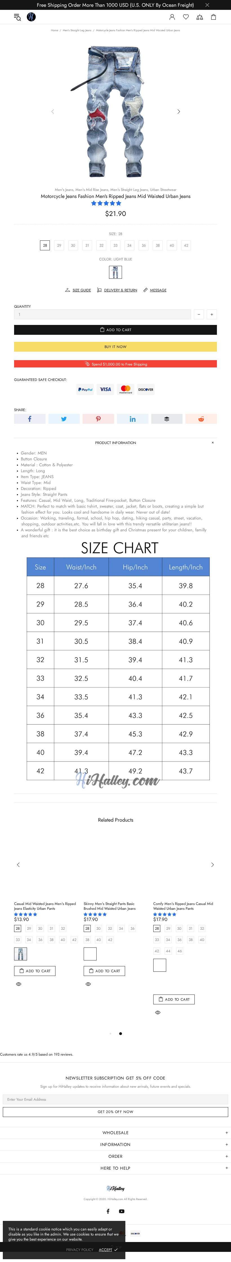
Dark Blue (107, 953)
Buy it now (116, 346)
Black (90, 953)
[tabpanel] (46, 917)
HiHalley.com (115, 1199)
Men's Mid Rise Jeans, (92, 189)
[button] (107, 203)
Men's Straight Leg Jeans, (129, 189)
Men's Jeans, (64, 189)
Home (54, 30)
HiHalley (31, 17)
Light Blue (115, 272)
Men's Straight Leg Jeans (77, 30)
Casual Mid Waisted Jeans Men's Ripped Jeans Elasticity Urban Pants (45, 906)
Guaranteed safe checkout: (40, 379)
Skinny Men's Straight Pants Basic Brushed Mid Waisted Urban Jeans (110, 906)
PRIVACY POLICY (79, 1249)
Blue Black (159, 982)
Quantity (22, 306)
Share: (20, 409)
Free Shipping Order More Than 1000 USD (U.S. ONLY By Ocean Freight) (115, 5)
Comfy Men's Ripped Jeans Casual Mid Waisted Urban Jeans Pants (183, 906)
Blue (159, 965)
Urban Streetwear (163, 189)
